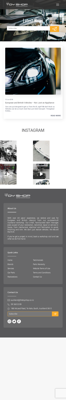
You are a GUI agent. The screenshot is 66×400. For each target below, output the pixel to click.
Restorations (12, 277)
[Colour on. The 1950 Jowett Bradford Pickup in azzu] (8, 151)
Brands (10, 264)
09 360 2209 (16, 304)
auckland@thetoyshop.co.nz (22, 300)
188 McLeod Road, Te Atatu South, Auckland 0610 (31, 308)
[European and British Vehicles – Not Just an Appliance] (33, 71)
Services (11, 268)
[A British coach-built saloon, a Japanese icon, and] (41, 174)
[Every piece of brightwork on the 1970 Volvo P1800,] (8, 174)
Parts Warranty (39, 264)
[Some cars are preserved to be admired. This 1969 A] (41, 151)
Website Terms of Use (41, 268)
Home (10, 260)
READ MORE (56, 116)
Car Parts (11, 273)
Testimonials (38, 260)
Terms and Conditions (42, 273)
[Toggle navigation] (57, 4)
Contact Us (37, 277)
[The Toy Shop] (16, 5)
